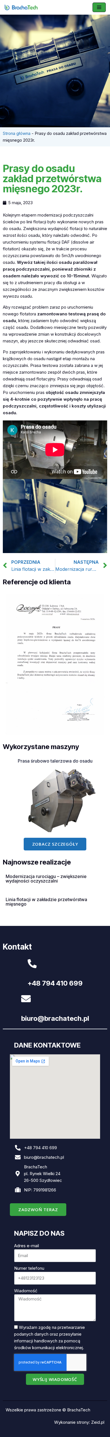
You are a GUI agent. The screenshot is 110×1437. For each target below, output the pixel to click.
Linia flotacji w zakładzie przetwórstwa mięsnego (46, 902)
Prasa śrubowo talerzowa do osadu (55, 761)
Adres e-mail (26, 1245)
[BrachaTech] (21, 7)
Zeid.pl (97, 1422)
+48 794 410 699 (55, 983)
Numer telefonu (29, 1268)
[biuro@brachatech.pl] (26, 998)
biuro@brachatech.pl (55, 1018)
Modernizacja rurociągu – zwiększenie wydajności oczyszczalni (46, 879)
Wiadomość (26, 1290)
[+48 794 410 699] (32, 963)
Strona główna (16, 133)
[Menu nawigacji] (99, 7)
